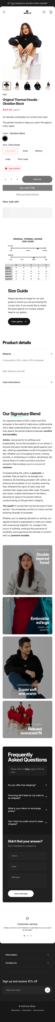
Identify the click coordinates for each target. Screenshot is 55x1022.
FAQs (27, 769)
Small (25, 151)
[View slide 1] (24, 935)
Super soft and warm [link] (27, 691)
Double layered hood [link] (42, 558)
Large (7, 159)
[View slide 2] (27, 935)
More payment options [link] (27, 194)
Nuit (5, 94)
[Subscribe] (47, 990)
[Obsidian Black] (5, 138)
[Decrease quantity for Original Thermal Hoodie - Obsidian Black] (5, 179)
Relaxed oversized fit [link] (31, 730)
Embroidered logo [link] (40, 620)
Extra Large (23, 159)
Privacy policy (26, 1010)
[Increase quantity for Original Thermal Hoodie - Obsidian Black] (17, 179)
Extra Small (10, 151)
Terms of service (38, 1010)
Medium (38, 151)
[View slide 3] (30, 935)
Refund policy (15, 1010)
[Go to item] (7, 86)
